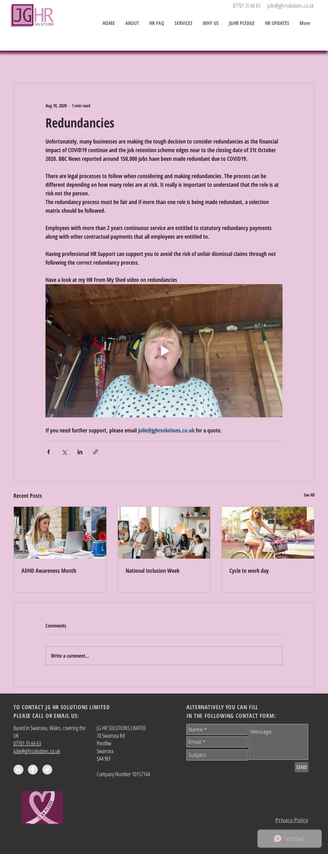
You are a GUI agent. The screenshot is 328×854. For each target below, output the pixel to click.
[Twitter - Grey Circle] (47, 770)
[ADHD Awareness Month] (60, 533)
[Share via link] (96, 452)
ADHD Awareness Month (48, 570)
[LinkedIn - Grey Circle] (18, 770)
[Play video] (164, 350)
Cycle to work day (249, 570)
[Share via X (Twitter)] (64, 452)
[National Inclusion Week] (164, 533)
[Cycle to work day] (268, 533)
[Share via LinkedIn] (80, 452)
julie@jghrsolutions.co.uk (290, 5)
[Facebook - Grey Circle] (33, 770)
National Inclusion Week (152, 570)
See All (309, 495)
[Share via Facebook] (48, 452)
